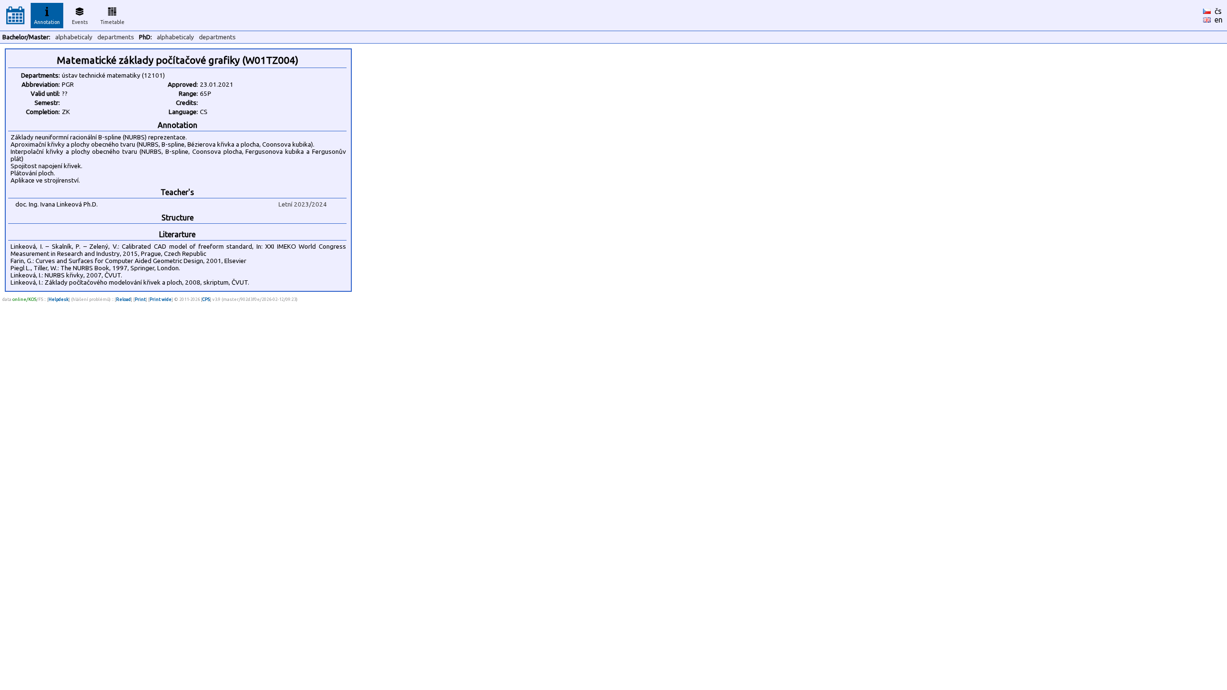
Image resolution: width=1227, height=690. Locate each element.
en (1219, 19)
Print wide (161, 299)
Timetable (112, 22)
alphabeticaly (74, 37)
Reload (123, 299)
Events (80, 22)
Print (140, 299)
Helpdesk (58, 299)
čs (1218, 11)
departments (115, 37)
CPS (206, 299)
